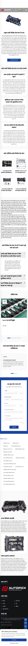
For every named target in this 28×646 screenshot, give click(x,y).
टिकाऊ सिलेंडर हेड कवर (7, 466)
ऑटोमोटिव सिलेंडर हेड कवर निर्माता (9, 469)
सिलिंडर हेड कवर (6, 443)
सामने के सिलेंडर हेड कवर (8, 458)
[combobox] (7, 399)
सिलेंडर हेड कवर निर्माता (7, 452)
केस (16, 603)
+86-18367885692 (7, 622)
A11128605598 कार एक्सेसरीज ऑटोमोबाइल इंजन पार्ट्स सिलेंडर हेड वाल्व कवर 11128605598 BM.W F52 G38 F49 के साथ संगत (7, 171)
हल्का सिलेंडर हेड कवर (19, 466)
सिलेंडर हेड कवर (16, 443)
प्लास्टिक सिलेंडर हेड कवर (19, 449)
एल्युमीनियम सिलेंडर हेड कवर (8, 455)
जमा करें (14, 427)
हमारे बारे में (18, 600)
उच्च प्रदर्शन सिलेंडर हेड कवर (8, 481)
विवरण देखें (7, 163)
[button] (12, 373)
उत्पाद (4, 603)
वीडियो (17, 606)
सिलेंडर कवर (5, 446)
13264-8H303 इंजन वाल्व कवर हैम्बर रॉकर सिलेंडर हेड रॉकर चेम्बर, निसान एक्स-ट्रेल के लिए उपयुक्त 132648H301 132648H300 (7, 189)
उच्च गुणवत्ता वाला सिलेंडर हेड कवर (9, 463)
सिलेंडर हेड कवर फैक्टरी (20, 458)
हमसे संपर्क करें (5, 609)
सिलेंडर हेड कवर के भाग (7, 449)
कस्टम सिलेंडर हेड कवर (7, 460)
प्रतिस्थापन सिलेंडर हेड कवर (8, 478)
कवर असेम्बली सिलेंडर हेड (15, 446)
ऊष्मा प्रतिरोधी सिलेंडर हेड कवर (9, 484)
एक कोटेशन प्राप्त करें (14, 60)
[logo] (14, 588)
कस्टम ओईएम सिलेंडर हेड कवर (9, 472)
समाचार (4, 606)
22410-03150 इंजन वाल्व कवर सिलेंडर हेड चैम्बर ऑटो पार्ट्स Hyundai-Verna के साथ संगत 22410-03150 (21, 189)
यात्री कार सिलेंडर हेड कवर (8, 475)
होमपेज (4, 600)
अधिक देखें (4, 325)
